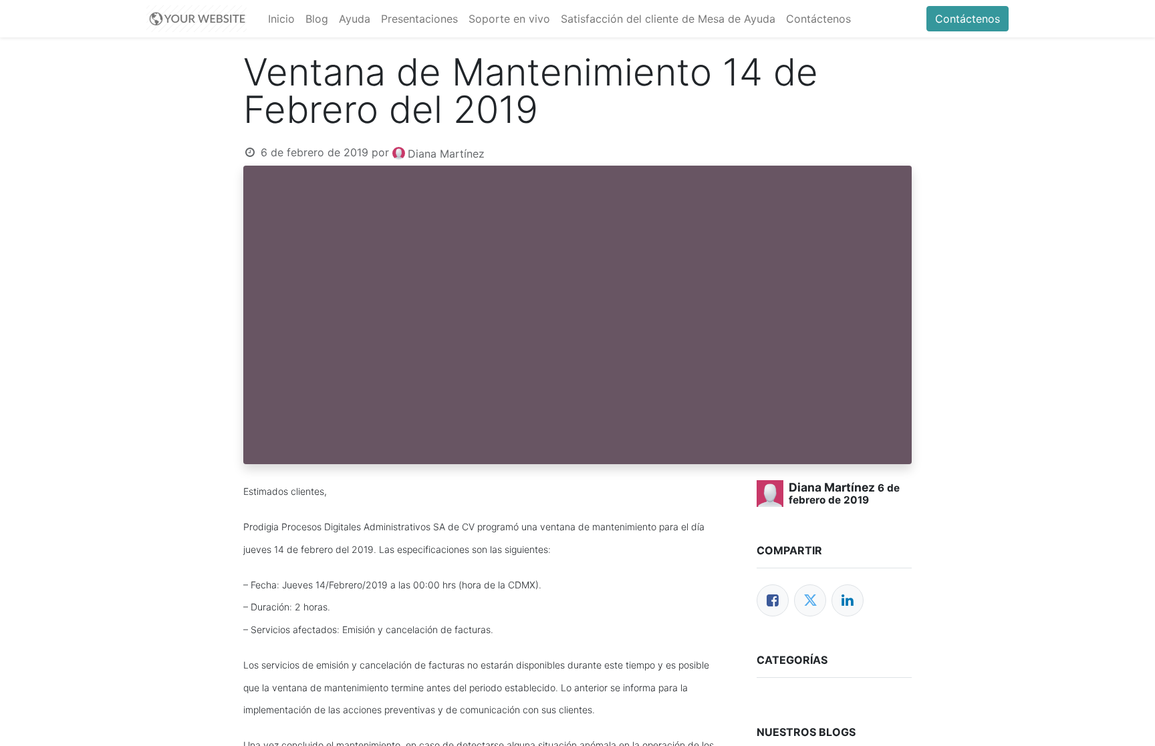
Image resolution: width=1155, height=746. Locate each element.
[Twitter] (810, 600)
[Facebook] (773, 600)
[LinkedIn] (847, 600)
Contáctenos (967, 18)
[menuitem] (281, 18)
